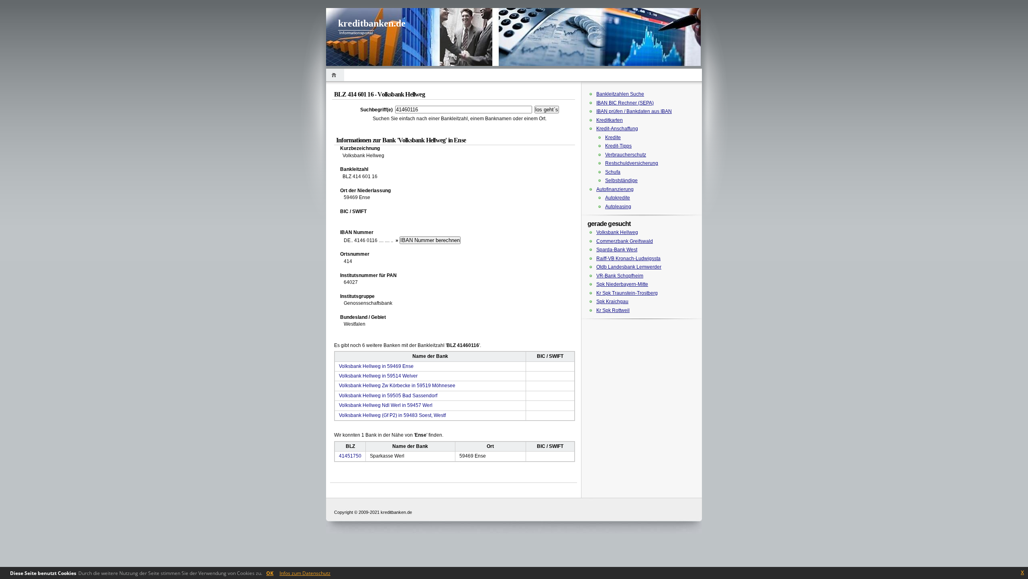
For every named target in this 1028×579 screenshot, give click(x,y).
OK (269, 573)
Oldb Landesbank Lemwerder (628, 267)
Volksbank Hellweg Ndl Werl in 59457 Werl (385, 405)
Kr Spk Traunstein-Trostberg (627, 293)
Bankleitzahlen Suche (620, 94)
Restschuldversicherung (631, 163)
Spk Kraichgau (612, 301)
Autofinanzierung (615, 189)
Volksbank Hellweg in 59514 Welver (378, 376)
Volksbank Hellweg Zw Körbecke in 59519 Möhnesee (397, 385)
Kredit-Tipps (618, 146)
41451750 (350, 456)
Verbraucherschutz (625, 155)
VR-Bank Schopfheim (619, 276)
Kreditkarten (609, 120)
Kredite (613, 137)
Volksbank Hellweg (617, 232)
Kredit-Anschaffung (617, 128)
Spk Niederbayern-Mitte (622, 284)
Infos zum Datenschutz (304, 573)
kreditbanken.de (372, 23)
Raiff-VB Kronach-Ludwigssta (628, 258)
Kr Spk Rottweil (613, 310)
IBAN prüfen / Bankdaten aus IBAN (634, 111)
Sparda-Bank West (616, 250)
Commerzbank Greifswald (624, 241)
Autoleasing (618, 206)
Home (335, 75)
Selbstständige (621, 180)
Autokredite (617, 198)
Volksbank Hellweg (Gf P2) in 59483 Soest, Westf (392, 415)
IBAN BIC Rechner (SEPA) (625, 103)
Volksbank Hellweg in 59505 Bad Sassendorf (388, 395)
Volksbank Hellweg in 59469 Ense (376, 366)
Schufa (612, 172)
